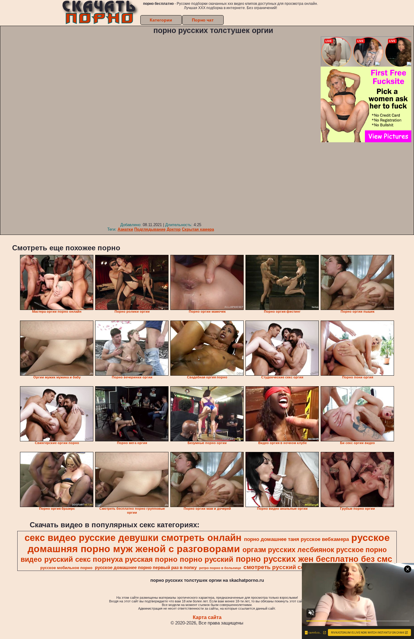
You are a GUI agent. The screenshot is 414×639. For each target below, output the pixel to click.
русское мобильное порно (66, 567)
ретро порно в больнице (220, 568)
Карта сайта (207, 617)
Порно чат (203, 20)
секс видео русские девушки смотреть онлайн (133, 537)
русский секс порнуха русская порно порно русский (138, 559)
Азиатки (125, 229)
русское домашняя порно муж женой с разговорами (209, 543)
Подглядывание (149, 229)
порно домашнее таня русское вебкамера (296, 539)
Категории (161, 20)
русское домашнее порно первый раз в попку (146, 567)
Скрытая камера (198, 229)
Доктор (174, 229)
